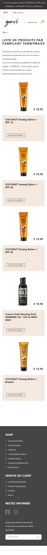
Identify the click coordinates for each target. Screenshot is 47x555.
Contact (11, 491)
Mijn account (18, 13)
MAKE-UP (12, 450)
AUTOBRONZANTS (14, 459)
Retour (10, 495)
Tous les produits (15, 441)
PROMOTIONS (13, 467)
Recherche (32, 23)
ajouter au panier (15, 135)
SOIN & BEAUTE (14, 446)
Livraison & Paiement (17, 486)
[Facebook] (7, 512)
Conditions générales (17, 482)
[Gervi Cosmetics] (11, 23)
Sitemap (31, 550)
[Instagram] (15, 512)
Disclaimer (41, 550)
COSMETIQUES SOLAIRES (17, 454)
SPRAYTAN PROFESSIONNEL (18, 463)
